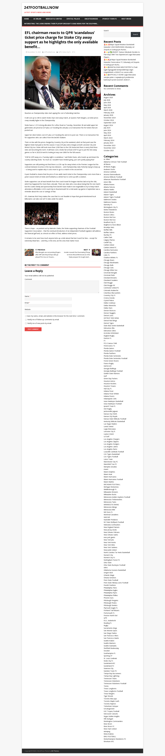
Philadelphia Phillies (111, 595)
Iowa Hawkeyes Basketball (113, 401)
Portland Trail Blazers (111, 610)
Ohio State (107, 562)
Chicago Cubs (109, 268)
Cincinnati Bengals (110, 273)
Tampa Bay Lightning (111, 676)
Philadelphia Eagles (111, 590)
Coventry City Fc (110, 295)
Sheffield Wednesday (111, 648)
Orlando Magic (109, 575)
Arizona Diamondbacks (112, 174)
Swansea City (108, 668)
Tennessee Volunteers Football (115, 683)
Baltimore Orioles (110, 199)
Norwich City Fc (109, 557)
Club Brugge (108, 283)
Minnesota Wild (109, 510)
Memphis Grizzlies (110, 467)
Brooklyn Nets (109, 227)
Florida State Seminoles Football (115, 358)
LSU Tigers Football (111, 457)
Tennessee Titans (110, 678)
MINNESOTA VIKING (111, 505)
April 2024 (107, 135)
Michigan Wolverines (111, 487)
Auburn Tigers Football (112, 197)
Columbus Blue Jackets (112, 293)
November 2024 (110, 118)
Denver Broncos (110, 310)
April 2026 (107, 107)
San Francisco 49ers (111, 636)
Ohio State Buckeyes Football (114, 565)
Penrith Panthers (110, 585)
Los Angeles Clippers (111, 441)
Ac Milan (37, 19)
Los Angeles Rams (110, 449)
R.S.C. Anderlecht (110, 620)
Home (26, 19)
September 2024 (110, 123)
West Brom (126, 19)
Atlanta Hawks (109, 189)
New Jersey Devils (110, 530)
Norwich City (108, 555)
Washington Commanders (113, 721)
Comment (28, 279)
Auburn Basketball (110, 192)
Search (106, 30)
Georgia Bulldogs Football (113, 371)
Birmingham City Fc (111, 207)
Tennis (106, 686)
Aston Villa (107, 182)
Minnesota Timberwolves (113, 499)
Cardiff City (108, 242)
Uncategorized (91, 19)
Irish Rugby (108, 409)
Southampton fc (110, 653)
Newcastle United (54, 19)
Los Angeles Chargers (112, 439)
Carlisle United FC (110, 247)
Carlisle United (109, 245)
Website (28, 309)
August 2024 (108, 125)
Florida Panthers (110, 353)
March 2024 (108, 138)
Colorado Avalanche (111, 290)
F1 (105, 341)
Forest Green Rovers (111, 361)
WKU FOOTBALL (110, 736)
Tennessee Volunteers (112, 681)
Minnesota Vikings (110, 507)
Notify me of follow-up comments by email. (43, 319)
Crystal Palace (73, 19)
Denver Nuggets (110, 313)
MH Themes (55, 751)
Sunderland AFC (109, 663)
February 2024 (109, 140)
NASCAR (107, 517)
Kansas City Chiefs (110, 414)
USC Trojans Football (111, 711)
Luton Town (108, 459)
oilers (106, 567)
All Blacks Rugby (110, 167)
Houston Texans (110, 386)
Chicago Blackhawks (111, 262)
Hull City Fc (108, 389)
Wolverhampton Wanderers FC (115, 739)
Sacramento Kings (110, 628)
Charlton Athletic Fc (111, 257)
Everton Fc (107, 338)
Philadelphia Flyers (110, 593)
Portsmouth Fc (109, 613)
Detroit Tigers (109, 323)
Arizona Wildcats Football (113, 177)
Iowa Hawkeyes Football (113, 404)
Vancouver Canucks (111, 714)
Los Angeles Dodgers (111, 444)
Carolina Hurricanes (111, 250)
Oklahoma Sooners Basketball (115, 570)
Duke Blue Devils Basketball (114, 326)
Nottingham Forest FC (112, 560)
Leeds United (108, 426)
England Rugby (109, 336)
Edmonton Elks (109, 328)
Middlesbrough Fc (110, 489)
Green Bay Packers (111, 378)
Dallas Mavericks (110, 305)
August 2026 (108, 97)
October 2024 (109, 120)
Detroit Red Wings (110, 320)
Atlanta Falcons (109, 187)
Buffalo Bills (108, 230)
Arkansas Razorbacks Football (115, 179)
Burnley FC (108, 235)
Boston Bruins (109, 212)
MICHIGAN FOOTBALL (112, 484)
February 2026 (109, 113)
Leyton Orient (109, 434)
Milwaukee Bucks (110, 494)
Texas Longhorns (110, 688)
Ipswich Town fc (109, 19)
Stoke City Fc (66, 52)
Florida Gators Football (112, 351)
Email (27, 303)
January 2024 (108, 143)
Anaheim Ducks (109, 169)
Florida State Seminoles (112, 356)
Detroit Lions (108, 315)
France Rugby (109, 363)
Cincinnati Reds (109, 275)
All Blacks (107, 164)
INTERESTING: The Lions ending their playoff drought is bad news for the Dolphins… (61, 24)
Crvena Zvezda (109, 298)
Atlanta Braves (109, 184)
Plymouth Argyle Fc (111, 608)
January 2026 (108, 115)
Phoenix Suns (108, 598)
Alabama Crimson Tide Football (115, 162)
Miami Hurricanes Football (113, 479)
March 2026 (108, 110)
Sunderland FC (109, 666)
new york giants (109, 537)
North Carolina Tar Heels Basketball (117, 552)
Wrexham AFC (109, 741)
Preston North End (110, 615)
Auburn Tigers (109, 195)
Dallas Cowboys (109, 303)
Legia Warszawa (110, 429)
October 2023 (109, 150)
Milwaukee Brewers (111, 492)
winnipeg (107, 731)
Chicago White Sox (110, 270)
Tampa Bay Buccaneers (112, 673)
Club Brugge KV (109, 285)
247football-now (49, 52)
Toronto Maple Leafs (111, 701)
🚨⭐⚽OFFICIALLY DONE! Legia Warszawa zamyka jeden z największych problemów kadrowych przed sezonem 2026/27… (120, 77)
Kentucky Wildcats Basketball (114, 421)
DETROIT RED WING (111, 318)
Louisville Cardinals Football (114, 452)
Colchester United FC (111, 288)
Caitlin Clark (108, 237)
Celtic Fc (107, 255)
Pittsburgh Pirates (110, 603)
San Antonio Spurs (110, 630)
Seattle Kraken (109, 641)
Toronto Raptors (110, 704)
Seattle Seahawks (110, 646)
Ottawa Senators (110, 578)
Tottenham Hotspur (111, 706)
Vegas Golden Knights (112, 716)
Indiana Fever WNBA (111, 394)
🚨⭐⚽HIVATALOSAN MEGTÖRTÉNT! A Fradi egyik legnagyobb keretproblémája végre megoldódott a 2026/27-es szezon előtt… (120, 69)
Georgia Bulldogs (110, 368)
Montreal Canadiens (111, 515)
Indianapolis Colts (110, 399)
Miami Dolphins (109, 472)
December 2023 (109, 145)
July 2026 (107, 100)
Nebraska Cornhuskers (112, 525)
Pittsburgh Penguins (111, 600)
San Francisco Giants (111, 638)
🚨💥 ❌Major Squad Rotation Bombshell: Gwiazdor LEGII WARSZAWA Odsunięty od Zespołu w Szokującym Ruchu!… (119, 47)
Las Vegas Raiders (110, 424)
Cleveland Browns (110, 278)
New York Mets (109, 545)
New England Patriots (111, 527)
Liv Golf (106, 436)
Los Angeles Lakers (111, 447)
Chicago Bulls (108, 265)
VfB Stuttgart (108, 719)
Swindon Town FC (110, 671)
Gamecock (107, 366)
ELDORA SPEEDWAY (111, 333)
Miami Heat (108, 474)
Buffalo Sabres (109, 232)
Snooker (107, 651)
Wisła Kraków (109, 734)
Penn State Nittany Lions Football (116, 583)
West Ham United (110, 729)
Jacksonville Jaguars (111, 411)
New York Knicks (110, 542)
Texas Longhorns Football (113, 691)
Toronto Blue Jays (110, 699)
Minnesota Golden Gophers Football (117, 497)
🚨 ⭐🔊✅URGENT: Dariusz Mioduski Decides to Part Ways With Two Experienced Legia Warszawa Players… (122, 54)
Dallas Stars (108, 308)
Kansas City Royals (110, 416)
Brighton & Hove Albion (112, 225)
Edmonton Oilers (110, 331)
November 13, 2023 (34, 52)
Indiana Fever (108, 391)
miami (106, 469)
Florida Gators (109, 348)
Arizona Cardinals (110, 172)
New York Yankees (110, 547)
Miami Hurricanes (110, 477)
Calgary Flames (109, 240)
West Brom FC (109, 726)
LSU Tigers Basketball (112, 454)
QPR (60, 52)
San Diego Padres (110, 633)
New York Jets (109, 540)
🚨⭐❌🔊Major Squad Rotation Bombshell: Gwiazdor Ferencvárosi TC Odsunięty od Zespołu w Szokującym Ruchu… (121, 62)
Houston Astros (109, 381)
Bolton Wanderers (110, 210)
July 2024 (107, 128)
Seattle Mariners (110, 643)
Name (27, 296)
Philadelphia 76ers (110, 588)
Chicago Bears (109, 260)
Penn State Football (111, 580)
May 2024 (107, 133)
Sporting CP (108, 656)
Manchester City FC (111, 462)
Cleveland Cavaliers (111, 280)
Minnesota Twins (110, 502)
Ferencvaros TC (109, 346)
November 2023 (110, 148)
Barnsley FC (108, 205)
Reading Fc (108, 623)
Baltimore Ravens (110, 202)
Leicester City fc (109, 431)
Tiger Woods (108, 696)
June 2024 (107, 130)
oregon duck (108, 573)
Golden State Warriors (112, 373)
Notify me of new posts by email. (39, 323)
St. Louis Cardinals (110, 658)
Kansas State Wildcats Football (115, 419)
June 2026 (107, 102)
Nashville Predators (111, 520)
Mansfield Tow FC (110, 464)
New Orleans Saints (111, 535)
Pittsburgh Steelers (110, 605)
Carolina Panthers (110, 252)
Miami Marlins (109, 482)
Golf (105, 376)
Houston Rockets (110, 384)
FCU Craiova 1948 (110, 343)
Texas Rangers (109, 694)
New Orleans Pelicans (112, 532)
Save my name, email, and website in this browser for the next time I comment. (56, 316)
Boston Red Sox (110, 217)
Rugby (106, 625)
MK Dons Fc (108, 512)
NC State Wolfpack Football (114, 522)
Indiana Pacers (109, 396)
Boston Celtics (109, 215)
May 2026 (107, 105)
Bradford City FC (110, 222)
